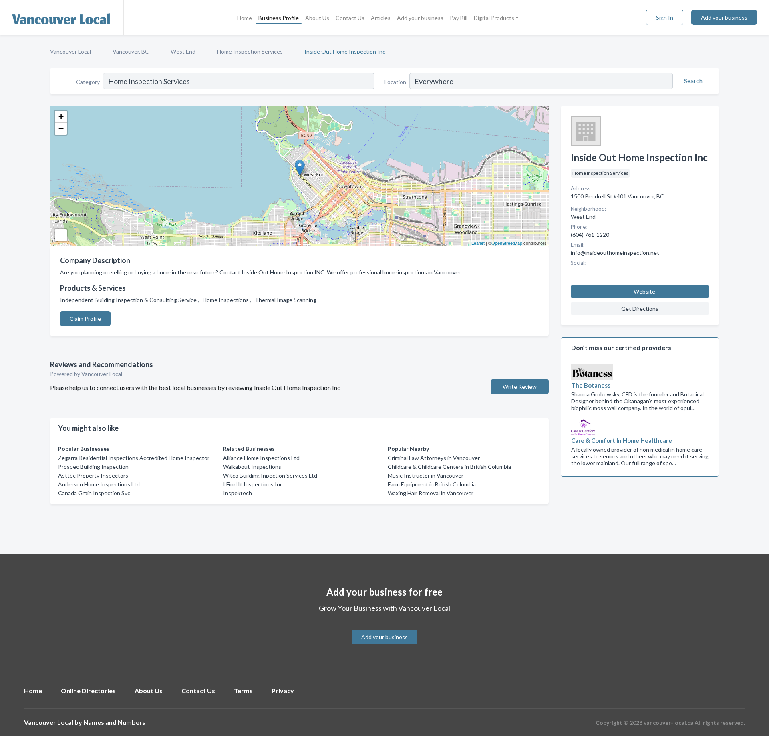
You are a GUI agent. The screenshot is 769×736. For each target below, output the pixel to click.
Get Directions (639, 308)
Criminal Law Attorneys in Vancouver (434, 457)
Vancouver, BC (131, 51)
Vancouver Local (70, 51)
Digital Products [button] (494, 17)
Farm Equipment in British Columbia (432, 484)
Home (244, 17)
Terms (243, 690)
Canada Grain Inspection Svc (94, 493)
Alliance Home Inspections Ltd (261, 457)
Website (644, 291)
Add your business (420, 17)
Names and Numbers (114, 722)
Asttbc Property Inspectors (93, 475)
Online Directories (88, 690)
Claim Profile (85, 318)
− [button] (61, 129)
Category (88, 81)
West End (183, 51)
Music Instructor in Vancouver (425, 475)
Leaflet (478, 243)
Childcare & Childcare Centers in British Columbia (449, 466)
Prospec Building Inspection (93, 466)
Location (395, 81)
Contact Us (350, 17)
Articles (381, 17)
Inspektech (237, 493)
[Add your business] (384, 627)
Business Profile (278, 17)
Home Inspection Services (250, 51)
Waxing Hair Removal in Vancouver (430, 493)
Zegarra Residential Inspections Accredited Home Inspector (133, 457)
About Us (317, 17)
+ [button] (61, 117)
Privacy (283, 690)
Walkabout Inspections (252, 466)
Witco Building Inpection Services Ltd (270, 475)
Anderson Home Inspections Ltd (99, 484)
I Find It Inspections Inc (253, 484)
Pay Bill (458, 17)
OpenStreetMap (506, 243)
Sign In (664, 17)
